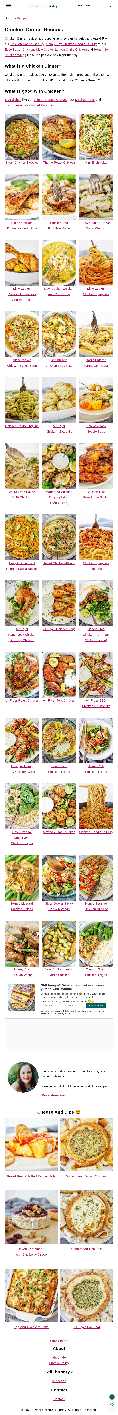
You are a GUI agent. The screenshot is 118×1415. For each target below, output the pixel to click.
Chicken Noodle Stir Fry (27, 44)
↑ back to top (59, 1341)
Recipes (22, 18)
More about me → (55, 1095)
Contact (59, 1399)
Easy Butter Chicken (19, 49)
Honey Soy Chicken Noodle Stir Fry (71, 44)
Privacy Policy (59, 1363)
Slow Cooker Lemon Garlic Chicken (61, 49)
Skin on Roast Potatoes (50, 99)
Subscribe (59, 1381)
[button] (84, 6)
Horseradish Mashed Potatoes (32, 105)
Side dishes (13, 99)
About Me (59, 1357)
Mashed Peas (85, 99)
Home (9, 18)
